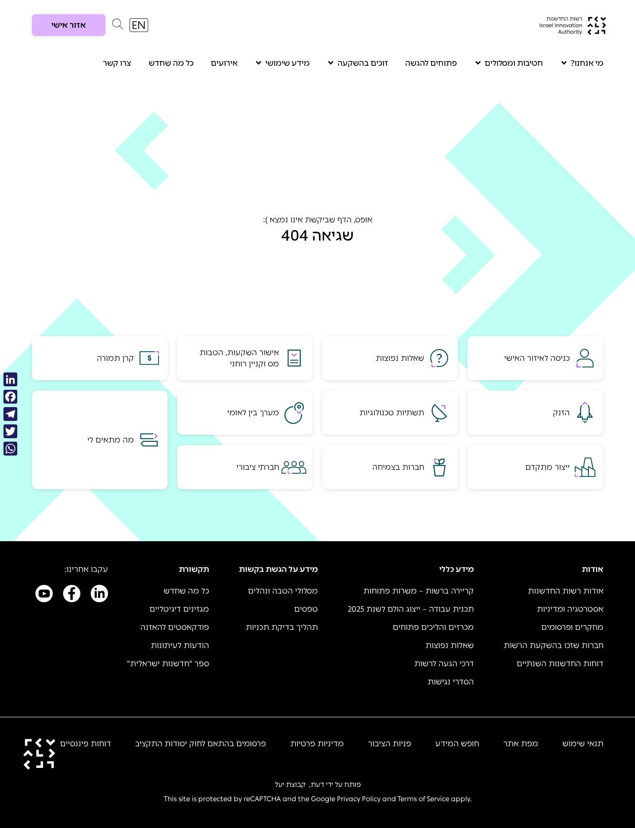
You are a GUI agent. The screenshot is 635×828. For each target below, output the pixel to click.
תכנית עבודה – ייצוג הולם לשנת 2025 (411, 609)
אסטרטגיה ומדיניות (570, 609)
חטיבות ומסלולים (514, 63)
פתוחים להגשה (431, 63)
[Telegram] (10, 414)
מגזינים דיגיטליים (179, 609)
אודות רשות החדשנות (565, 591)
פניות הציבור (389, 743)
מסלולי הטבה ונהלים (283, 591)
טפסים (306, 609)
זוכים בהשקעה (362, 63)
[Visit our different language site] (139, 25)
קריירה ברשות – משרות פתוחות (418, 591)
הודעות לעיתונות (180, 645)
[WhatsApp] (10, 448)
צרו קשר (117, 63)
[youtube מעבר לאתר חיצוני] (44, 595)
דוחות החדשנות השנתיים (560, 663)
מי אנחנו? (587, 63)
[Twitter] (10, 431)
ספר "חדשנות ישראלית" (168, 663)
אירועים (224, 63)
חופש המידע (457, 743)
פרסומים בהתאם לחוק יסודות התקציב (200, 743)
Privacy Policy (359, 799)
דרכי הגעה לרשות (444, 663)
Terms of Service (423, 799)
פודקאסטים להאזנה (174, 627)
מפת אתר (520, 743)
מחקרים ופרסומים (572, 627)
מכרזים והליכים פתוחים (433, 627)
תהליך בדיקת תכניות (282, 627)
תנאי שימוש (582, 743)
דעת (317, 784)
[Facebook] (10, 396)
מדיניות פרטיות (317, 743)
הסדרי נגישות (451, 682)
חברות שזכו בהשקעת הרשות (553, 645)
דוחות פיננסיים (85, 743)
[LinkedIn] (10, 379)
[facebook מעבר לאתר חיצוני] (71, 595)
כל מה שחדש (171, 63)
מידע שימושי (287, 63)
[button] (117, 26)
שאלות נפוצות (449, 645)
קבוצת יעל (290, 784)
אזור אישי (68, 25)
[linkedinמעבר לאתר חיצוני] (99, 595)
